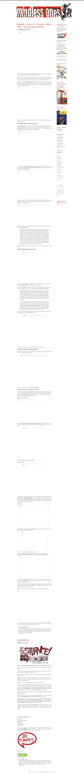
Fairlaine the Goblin (22, 761)
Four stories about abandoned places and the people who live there (30, 423)
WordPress (54, 772)
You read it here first (21, 125)
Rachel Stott (43, 631)
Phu (48, 772)
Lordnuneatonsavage (60, 167)
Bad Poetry (36, 628)
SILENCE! (26, 759)
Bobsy (58, 160)
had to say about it (24, 227)
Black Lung (27, 760)
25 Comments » (21, 765)
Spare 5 (58, 174)
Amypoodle (59, 156)
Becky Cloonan (41, 628)
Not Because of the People (28, 631)
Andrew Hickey (59, 158)
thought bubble (29, 632)
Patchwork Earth (59, 172)
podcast (22, 759)
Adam (58, 155)
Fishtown (28, 761)
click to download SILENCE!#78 (23, 716)
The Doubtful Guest (60, 177)
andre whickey (31, 628)
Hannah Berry (36, 761)
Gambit (31, 761)
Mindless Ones (44, 11)
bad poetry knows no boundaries (30, 528)
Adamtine (22, 760)
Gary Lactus (59, 163)
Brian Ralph (31, 760)
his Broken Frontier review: (43, 288)
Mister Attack (59, 170)
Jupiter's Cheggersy (37, 762)
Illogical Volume (59, 165)
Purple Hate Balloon (37, 631)
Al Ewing (22, 628)
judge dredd (31, 762)
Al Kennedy (46, 84)
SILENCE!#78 (23, 640)
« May (58, 195)
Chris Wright (39, 760)
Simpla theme (40, 772)
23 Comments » (21, 633)
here (25, 460)
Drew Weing (48, 760)
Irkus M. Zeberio (43, 696)
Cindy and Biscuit (48, 628)
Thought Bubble (24, 627)
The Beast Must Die (60, 175)
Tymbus (58, 179)
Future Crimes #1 (28, 497)
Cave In (35, 760)
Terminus (24, 632)
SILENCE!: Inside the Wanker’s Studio (31, 166)
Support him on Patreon (34, 387)
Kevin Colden (44, 762)
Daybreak (44, 760)
